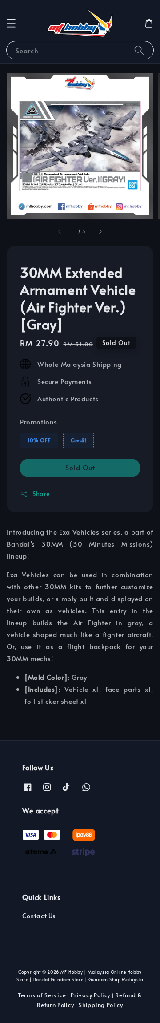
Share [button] (41, 493)
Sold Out (80, 467)
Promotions (38, 421)
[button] (11, 23)
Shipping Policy (101, 1005)
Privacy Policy (90, 995)
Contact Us (39, 916)
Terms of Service (42, 995)
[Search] (139, 50)
